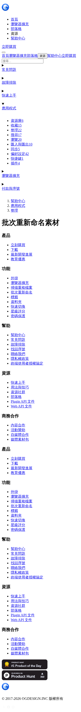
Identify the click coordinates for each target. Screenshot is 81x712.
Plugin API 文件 (23, 401)
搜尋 (16, 135)
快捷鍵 (17, 158)
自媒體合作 (20, 435)
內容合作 (18, 425)
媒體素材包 (20, 439)
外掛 (14, 278)
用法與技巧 (20, 387)
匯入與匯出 (21, 144)
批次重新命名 (21, 292)
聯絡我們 (18, 354)
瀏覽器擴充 (11, 176)
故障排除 (9, 82)
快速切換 (18, 306)
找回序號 (18, 349)
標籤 (14, 297)
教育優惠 (18, 259)
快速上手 (9, 95)
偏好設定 (20, 154)
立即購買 (9, 47)
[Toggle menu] (3, 52)
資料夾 (16, 302)
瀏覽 (16, 139)
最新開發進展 (21, 254)
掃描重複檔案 (21, 287)
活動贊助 (18, 430)
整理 (16, 130)
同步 (15, 149)
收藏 (16, 125)
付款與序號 (11, 188)
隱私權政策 (20, 359)
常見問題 (9, 70)
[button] (40, 61)
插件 (15, 163)
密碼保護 (18, 316)
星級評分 (18, 311)
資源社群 (18, 392)
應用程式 (9, 108)
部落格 (16, 397)
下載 (14, 250)
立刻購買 (18, 245)
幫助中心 (18, 201)
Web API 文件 (21, 406)
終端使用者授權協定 (27, 363)
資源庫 (17, 121)
